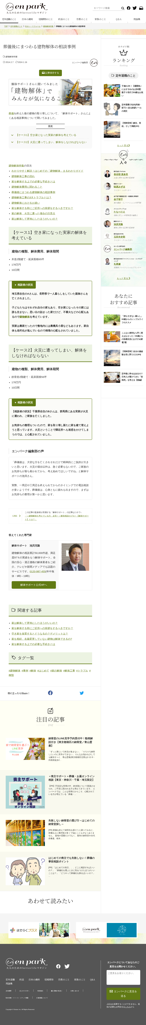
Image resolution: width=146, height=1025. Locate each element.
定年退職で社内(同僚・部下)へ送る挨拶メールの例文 (132, 107)
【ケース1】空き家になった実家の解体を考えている (46, 135)
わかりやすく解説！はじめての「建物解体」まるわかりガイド (47, 170)
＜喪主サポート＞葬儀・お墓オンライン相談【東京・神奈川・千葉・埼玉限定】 (71, 778)
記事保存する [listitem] (52, 73)
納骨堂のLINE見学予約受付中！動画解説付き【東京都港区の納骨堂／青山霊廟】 (70, 742)
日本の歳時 (27, 19)
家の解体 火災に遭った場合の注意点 (33, 213)
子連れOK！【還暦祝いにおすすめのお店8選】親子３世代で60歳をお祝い (132, 91)
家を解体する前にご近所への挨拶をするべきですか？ (42, 208)
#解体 (33, 670)
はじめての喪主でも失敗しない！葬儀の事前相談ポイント (71, 860)
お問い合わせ (74, 991)
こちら (128, 1007)
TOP (6, 26)
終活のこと (64, 19)
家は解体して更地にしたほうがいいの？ (35, 218)
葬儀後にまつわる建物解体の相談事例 (33, 192)
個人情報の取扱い (56, 991)
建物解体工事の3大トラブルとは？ (31, 197)
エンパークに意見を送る (125, 993)
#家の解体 (56, 670)
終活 (21, 979)
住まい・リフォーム (32, 26)
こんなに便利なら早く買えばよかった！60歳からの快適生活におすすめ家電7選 (132, 338)
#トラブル (82, 670)
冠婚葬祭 (49, 979)
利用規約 (40, 991)
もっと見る (122, 145)
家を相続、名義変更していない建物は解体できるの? (42, 639)
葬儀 (11, 113)
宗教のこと (82, 19)
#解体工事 (69, 670)
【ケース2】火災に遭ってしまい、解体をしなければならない (51, 142)
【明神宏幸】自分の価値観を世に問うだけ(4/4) (132, 353)
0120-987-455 (38, 571)
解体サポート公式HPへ (33, 584)
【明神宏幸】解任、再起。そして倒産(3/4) (131, 124)
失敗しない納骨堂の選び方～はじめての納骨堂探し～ (71, 822)
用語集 (136, 19)
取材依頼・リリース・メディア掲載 (17, 998)
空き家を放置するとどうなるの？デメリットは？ (40, 633)
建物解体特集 (48, 26)
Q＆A (118, 19)
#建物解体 (14, 670)
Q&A (92, 979)
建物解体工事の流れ (23, 176)
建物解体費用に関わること (27, 186)
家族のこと (100, 19)
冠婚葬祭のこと (46, 19)
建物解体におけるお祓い (26, 202)
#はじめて (43, 670)
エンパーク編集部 (80, 62)
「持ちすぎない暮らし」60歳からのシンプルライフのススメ (132, 319)
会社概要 (8, 991)
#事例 (25, 670)
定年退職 (10, 979)
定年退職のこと (9, 19)
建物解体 (25, 316)
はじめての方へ (24, 991)
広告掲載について (42, 998)
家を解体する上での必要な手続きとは (33, 181)
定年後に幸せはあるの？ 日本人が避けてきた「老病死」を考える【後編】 (132, 376)
